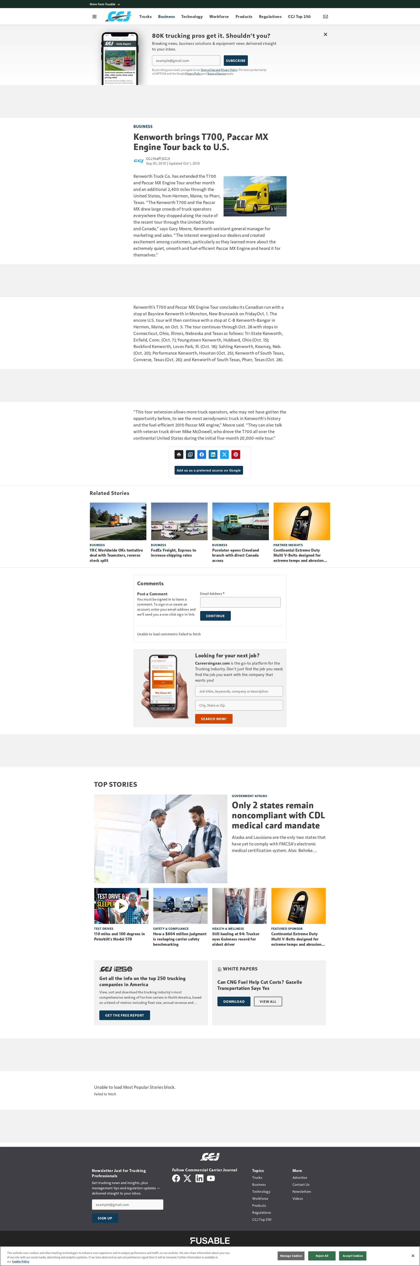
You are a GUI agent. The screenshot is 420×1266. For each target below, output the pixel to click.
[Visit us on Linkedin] (199, 1177)
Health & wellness (228, 928)
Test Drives (104, 928)
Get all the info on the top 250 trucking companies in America (142, 981)
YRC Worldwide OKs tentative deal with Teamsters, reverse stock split (116, 555)
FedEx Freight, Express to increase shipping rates (173, 553)
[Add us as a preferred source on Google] (190, 454)
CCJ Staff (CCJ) (158, 158)
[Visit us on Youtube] (211, 1177)
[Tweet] (224, 454)
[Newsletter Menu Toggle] (325, 16)
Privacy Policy (193, 73)
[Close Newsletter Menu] (325, 34)
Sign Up (105, 1218)
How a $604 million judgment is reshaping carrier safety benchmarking (179, 939)
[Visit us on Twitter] (188, 1177)
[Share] (201, 454)
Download (234, 1001)
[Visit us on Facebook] (176, 1177)
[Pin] (235, 454)
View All (268, 1001)
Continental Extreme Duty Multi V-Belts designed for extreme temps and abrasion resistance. (298, 556)
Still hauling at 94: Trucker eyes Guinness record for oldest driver (235, 939)
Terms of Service (216, 73)
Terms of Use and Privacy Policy (219, 69)
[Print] (179, 454)
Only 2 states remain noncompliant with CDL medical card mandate (278, 815)
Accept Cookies (353, 1255)
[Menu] (94, 16)
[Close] (413, 1256)
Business (142, 126)
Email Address (212, 593)
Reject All (322, 1255)
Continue (215, 616)
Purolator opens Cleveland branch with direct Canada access (235, 555)
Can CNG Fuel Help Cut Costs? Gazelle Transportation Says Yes (259, 985)
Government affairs (249, 796)
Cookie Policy (20, 1261)
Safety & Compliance (171, 928)
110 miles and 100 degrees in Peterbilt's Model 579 (119, 937)
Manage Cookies (291, 1255)
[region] (210, 1256)
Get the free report (124, 1015)
